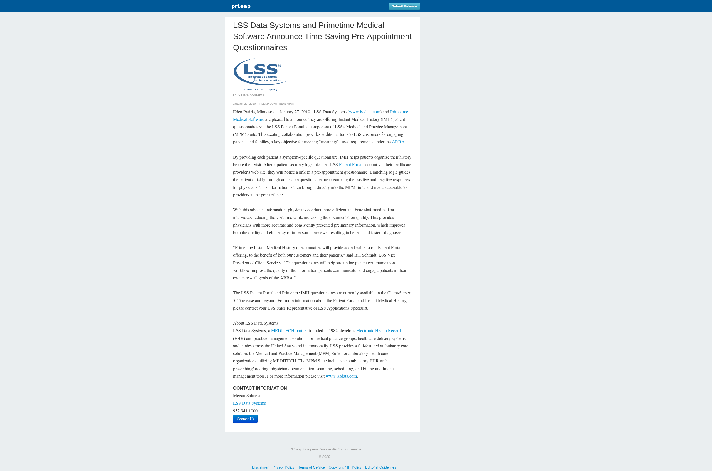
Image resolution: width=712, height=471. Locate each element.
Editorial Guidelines (380, 467)
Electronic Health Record (378, 330)
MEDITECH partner (289, 330)
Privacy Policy (283, 467)
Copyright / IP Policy (345, 467)
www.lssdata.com (364, 111)
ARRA (398, 141)
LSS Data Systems (249, 403)
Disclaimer (260, 467)
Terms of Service (311, 467)
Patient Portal (350, 164)
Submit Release (404, 6)
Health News (286, 103)
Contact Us (245, 418)
